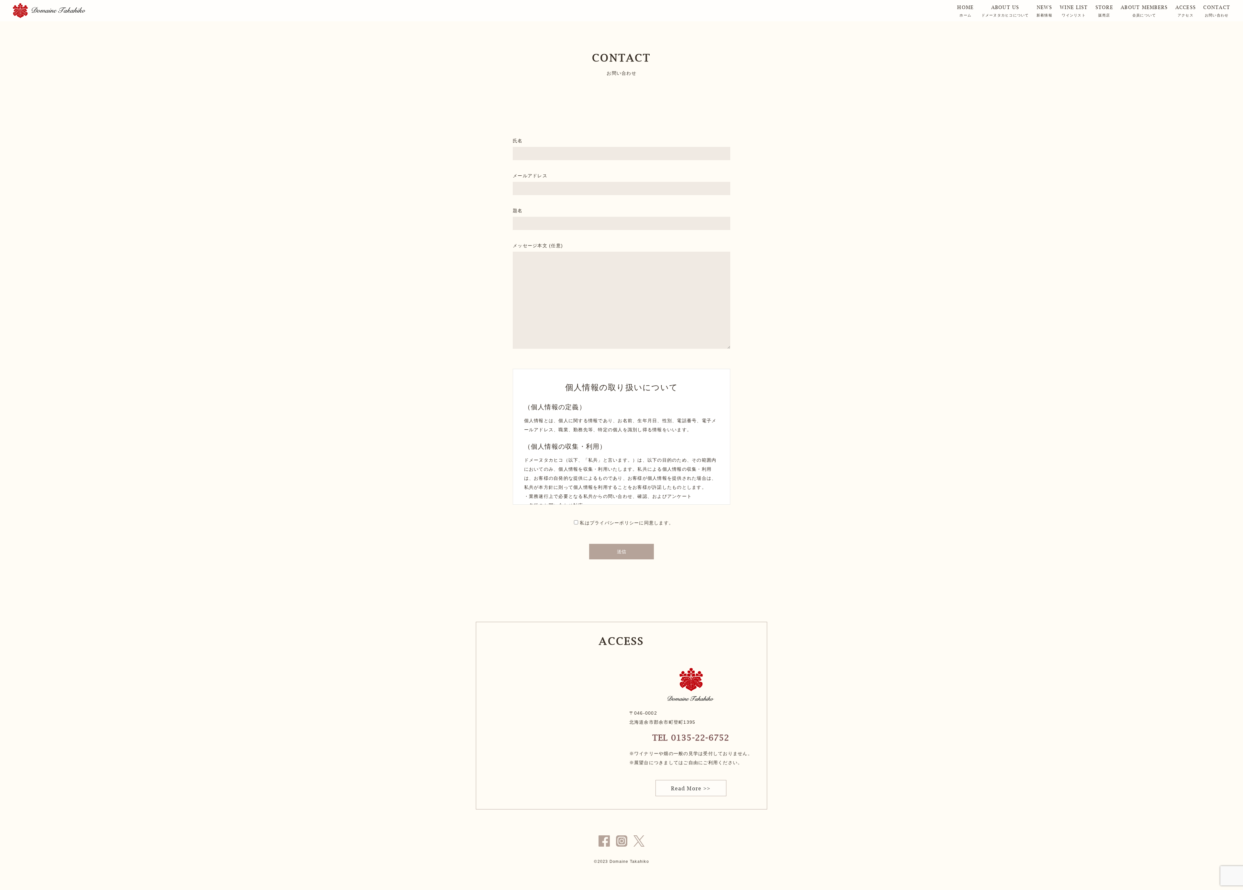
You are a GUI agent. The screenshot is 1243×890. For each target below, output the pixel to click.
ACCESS (1185, 7)
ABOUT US (1005, 7)
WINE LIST (1074, 7)
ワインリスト (1074, 15)
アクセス (1185, 15)
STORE (1104, 7)
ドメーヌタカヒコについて (1005, 15)
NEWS (1044, 7)
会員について (1144, 15)
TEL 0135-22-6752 (691, 737)
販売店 (1104, 15)
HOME (965, 7)
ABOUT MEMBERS (1144, 7)
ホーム (965, 15)
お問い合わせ (1217, 15)
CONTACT (1216, 7)
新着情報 (1044, 15)
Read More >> (691, 788)
